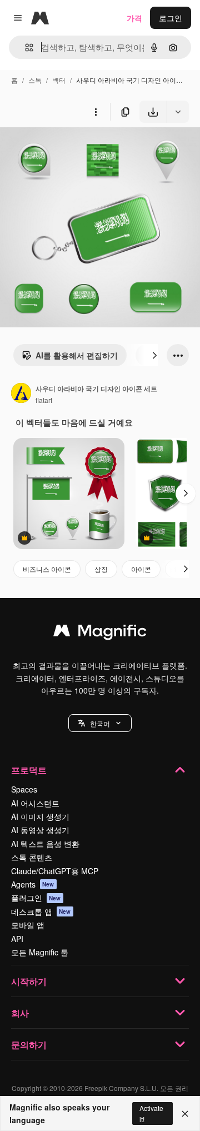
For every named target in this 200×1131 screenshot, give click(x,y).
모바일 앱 (27, 924)
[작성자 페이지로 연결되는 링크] (21, 394)
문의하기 (29, 1044)
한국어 (100, 723)
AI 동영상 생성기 (40, 829)
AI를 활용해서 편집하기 (77, 355)
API (17, 938)
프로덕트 (29, 770)
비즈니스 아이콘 (47, 569)
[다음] (154, 355)
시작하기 (29, 981)
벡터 (59, 79)
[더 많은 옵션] (95, 112)
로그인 (170, 17)
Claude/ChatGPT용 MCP (54, 870)
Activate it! (151, 1113)
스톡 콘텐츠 (31, 857)
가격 (134, 17)
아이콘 (141, 569)
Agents (32, 884)
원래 (64, 149)
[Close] (185, 1113)
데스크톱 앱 (41, 911)
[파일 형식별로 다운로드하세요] (178, 112)
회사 (20, 1013)
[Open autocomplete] (24, 47)
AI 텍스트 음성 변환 (45, 843)
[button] (100, 723)
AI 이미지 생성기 (40, 816)
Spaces (24, 789)
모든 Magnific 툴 (39, 952)
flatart (44, 400)
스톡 (35, 79)
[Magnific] (100, 633)
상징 (101, 569)
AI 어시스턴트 (35, 803)
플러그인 (36, 897)
